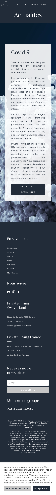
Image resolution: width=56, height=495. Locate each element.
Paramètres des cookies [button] (17, 488)
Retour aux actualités (28, 189)
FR (18, 4)
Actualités (11, 264)
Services (10, 252)
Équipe (10, 256)
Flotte (9, 260)
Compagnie (12, 248)
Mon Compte (39, 4)
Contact (10, 269)
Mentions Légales (41, 421)
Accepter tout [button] (41, 488)
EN (25, 4)
